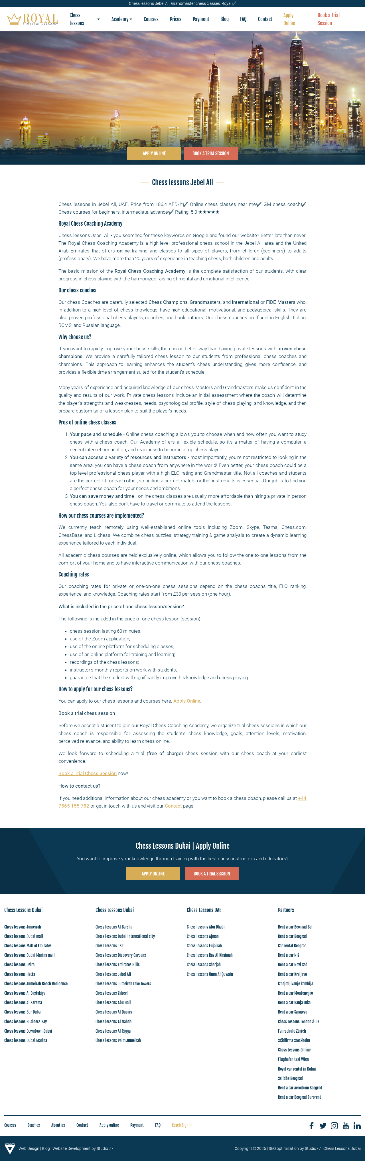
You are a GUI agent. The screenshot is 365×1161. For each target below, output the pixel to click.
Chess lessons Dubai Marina (25, 1040)
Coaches (34, 1125)
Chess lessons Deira (19, 964)
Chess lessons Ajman (203, 936)
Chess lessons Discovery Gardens (121, 955)
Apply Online (186, 701)
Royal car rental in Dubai (297, 1069)
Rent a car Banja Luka (294, 1002)
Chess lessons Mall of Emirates (28, 945)
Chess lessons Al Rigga (113, 1031)
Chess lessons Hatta (19, 974)
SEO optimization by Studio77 (295, 1148)
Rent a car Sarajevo (292, 1012)
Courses (10, 1125)
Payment (137, 1125)
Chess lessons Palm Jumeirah (118, 1040)
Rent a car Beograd (292, 936)
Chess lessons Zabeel (112, 993)
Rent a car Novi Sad (292, 964)
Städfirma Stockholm (294, 1040)
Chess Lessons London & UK (298, 1021)
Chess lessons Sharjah (204, 964)
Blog (46, 1148)
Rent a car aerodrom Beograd (300, 1087)
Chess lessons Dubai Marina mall (29, 955)
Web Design (29, 1148)
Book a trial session (212, 874)
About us (58, 1125)
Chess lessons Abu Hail (113, 1002)
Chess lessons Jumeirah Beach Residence (36, 983)
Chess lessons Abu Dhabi (206, 927)
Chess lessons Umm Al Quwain (210, 974)
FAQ (158, 1125)
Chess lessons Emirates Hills (118, 964)
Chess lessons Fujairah (204, 945)
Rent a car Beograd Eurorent (299, 1097)
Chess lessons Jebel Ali (113, 974)
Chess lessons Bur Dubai (23, 1012)
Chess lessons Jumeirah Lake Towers (123, 983)
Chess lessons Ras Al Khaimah (210, 955)
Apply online (109, 1125)
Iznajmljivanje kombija (295, 983)
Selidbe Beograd (290, 1078)
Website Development (71, 1148)
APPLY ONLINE (154, 153)
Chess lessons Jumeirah (22, 927)
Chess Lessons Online (294, 1049)
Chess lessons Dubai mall (23, 936)
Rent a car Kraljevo (292, 974)
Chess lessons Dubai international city (125, 936)
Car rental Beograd (292, 945)
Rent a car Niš (288, 955)
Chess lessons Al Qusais (114, 1012)
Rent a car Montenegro (295, 993)
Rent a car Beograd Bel (295, 927)
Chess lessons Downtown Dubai (28, 1031)
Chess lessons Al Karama (23, 1002)
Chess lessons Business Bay (25, 1021)
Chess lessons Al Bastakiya (24, 993)
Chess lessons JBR (109, 945)
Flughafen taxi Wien (293, 1059)
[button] (85, 19)
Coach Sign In (182, 1125)
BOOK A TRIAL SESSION (210, 153)
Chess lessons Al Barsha (114, 927)
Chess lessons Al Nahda (113, 1021)
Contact (173, 806)
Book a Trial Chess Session (87, 773)
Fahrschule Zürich (292, 1031)
